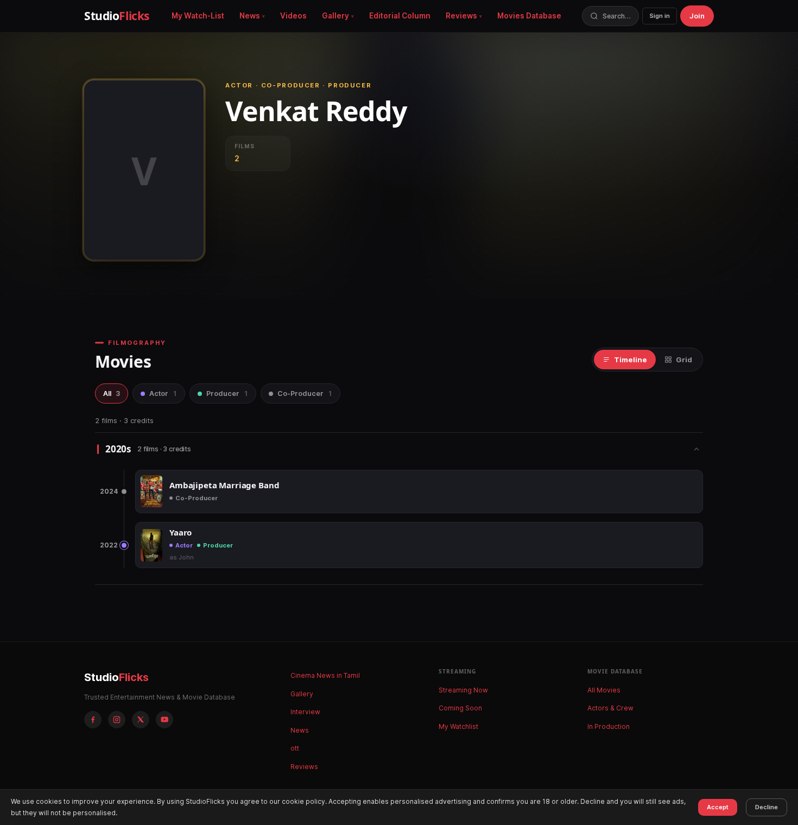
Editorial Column (399, 15)
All (111, 393)
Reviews (461, 15)
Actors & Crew (610, 708)
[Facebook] (93, 719)
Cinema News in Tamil (325, 675)
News (249, 15)
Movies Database (529, 15)
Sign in (659, 16)
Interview (305, 712)
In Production (608, 726)
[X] (140, 719)
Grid (684, 359)
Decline (766, 807)
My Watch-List (198, 15)
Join (697, 15)
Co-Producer (304, 393)
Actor (163, 393)
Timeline (630, 359)
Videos (293, 15)
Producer (227, 393)
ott (294, 748)
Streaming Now (463, 690)
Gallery (335, 15)
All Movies (603, 690)
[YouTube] (164, 719)
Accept (718, 807)
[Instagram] (116, 719)
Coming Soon (460, 708)
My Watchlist (458, 726)
